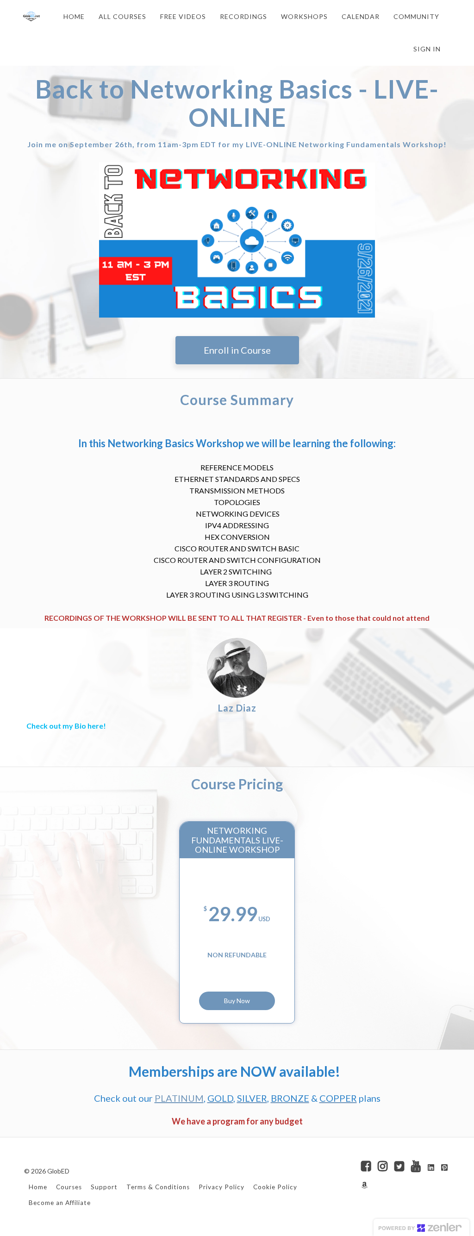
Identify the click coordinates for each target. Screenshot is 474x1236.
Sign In (427, 49)
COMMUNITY (416, 16)
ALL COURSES (122, 16)
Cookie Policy (275, 1187)
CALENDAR (361, 16)
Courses (69, 1187)
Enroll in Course (237, 350)
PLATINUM (179, 1098)
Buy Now (237, 1001)
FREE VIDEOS (183, 16)
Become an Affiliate (60, 1202)
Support (104, 1187)
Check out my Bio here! (66, 725)
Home (38, 1187)
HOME (74, 16)
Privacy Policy (221, 1187)
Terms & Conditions (158, 1187)
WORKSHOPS (304, 16)
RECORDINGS (243, 16)
